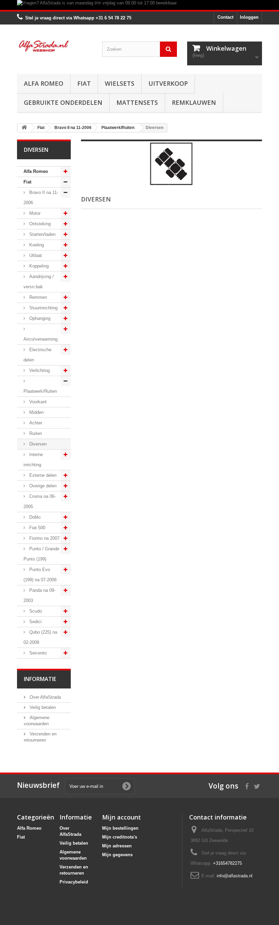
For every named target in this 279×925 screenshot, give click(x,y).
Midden (36, 412)
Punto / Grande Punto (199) (41, 554)
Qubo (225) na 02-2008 (40, 637)
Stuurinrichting (43, 307)
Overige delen (42, 485)
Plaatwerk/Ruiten (40, 391)
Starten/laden (41, 234)
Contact (225, 17)
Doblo (34, 517)
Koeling (36, 244)
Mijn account (121, 817)
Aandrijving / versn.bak (38, 281)
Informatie (40, 679)
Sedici (35, 621)
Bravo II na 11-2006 (40, 197)
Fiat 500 (36, 527)
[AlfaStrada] (54, 46)
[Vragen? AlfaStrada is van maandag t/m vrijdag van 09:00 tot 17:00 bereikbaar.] (139, 5)
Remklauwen (194, 102)
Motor (34, 213)
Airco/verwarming (40, 339)
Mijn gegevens (117, 854)
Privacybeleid (74, 882)
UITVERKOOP (168, 83)
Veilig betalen (42, 707)
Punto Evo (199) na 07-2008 (39, 574)
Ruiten (35, 433)
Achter (35, 422)
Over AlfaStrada (44, 697)
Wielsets (119, 83)
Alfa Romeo (43, 83)
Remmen (37, 297)
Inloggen (249, 17)
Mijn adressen (117, 845)
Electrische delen (37, 354)
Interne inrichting (33, 459)
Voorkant (37, 401)
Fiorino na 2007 (44, 538)
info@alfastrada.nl (234, 875)
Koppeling (38, 266)
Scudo (35, 611)
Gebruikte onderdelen (63, 102)
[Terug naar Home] (24, 128)
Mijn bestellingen (120, 828)
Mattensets (137, 102)
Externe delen (42, 475)
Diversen (37, 444)
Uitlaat (35, 255)
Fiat (84, 83)
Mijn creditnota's (119, 837)
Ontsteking (39, 223)
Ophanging (39, 318)
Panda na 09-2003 (39, 595)
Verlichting (39, 370)
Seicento (37, 652)
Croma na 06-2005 (39, 501)
